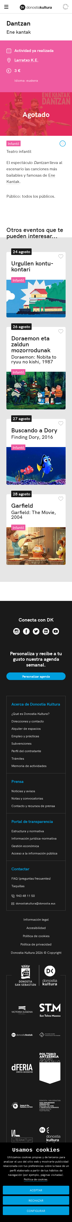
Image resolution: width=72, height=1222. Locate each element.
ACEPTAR (36, 1190)
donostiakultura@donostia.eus (35, 903)
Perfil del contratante (26, 751)
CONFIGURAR (36, 1211)
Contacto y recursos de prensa (33, 805)
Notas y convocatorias (27, 798)
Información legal (36, 919)
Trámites (17, 758)
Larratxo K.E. (26, 60)
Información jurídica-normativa (34, 838)
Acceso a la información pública (34, 853)
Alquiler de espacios (26, 728)
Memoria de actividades (28, 765)
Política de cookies (36, 936)
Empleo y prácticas (25, 736)
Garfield (33, 510)
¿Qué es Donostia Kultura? (30, 713)
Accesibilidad (36, 927)
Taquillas (17, 886)
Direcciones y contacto (27, 721)
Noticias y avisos (23, 791)
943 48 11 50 (25, 895)
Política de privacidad (36, 944)
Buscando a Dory (34, 433)
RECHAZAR (36, 1200)
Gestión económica (25, 846)
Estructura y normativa (27, 831)
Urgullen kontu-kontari (32, 266)
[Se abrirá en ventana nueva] (16, 630)
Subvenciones (21, 743)
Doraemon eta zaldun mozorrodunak (33, 349)
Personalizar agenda (36, 676)
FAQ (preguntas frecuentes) (31, 878)
